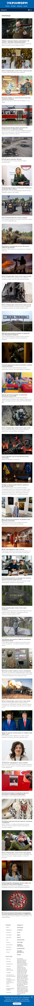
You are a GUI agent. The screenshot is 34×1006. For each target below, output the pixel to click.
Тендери (8, 972)
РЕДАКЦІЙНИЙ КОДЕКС (10, 989)
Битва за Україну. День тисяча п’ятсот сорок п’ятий (16, 428)
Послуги (8, 6)
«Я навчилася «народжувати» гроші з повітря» (15, 762)
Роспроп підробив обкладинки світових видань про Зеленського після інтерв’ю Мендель (16, 883)
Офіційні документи (20, 951)
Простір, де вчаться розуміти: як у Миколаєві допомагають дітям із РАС (14, 395)
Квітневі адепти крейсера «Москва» (12, 159)
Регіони (8, 942)
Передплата (9, 963)
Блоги (19, 937)
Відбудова (9, 930)
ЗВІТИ (7, 986)
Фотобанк (13, 6)
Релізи (19, 954)
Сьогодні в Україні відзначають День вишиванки (13, 72)
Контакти (8, 961)
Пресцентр (19, 6)
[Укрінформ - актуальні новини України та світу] (17, 3)
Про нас (8, 959)
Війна (7, 927)
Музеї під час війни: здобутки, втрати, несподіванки (16, 670)
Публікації (20, 927)
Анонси (25, 6)
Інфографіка (20, 940)
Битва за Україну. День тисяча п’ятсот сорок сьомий (16, 276)
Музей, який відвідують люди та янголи (13, 549)
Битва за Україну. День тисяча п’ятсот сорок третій (16, 701)
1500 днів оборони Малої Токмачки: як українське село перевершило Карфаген (16, 334)
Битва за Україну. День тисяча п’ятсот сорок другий (16, 852)
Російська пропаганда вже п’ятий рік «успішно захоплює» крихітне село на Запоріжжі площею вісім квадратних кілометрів (15, 338)
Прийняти (17, 1003)
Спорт (7, 952)
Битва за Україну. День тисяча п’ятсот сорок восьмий (17, 70)
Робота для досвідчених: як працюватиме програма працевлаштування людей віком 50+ (16, 578)
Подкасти (20, 925)
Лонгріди (20, 942)
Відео (18, 935)
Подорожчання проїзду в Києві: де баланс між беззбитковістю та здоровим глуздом (15, 128)
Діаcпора (8, 949)
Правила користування (9, 969)
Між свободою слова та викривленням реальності (14, 795)
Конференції (21, 948)
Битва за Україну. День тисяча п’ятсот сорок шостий (16, 304)
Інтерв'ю (19, 930)
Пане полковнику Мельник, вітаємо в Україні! (14, 217)
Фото (18, 932)
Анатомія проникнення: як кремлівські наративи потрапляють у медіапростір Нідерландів (15, 793)
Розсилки (8, 992)
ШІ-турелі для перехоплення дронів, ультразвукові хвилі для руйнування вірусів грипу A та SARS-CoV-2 (16, 913)
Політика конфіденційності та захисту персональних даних (10, 981)
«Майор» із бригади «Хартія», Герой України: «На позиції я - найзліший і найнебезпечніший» (15, 41)
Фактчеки (8, 937)
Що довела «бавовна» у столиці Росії (11, 459)
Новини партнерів (20, 945)
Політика (8, 932)
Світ (7, 939)
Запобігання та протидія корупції (10, 975)
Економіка (9, 935)
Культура (8, 947)
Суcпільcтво (9, 944)
